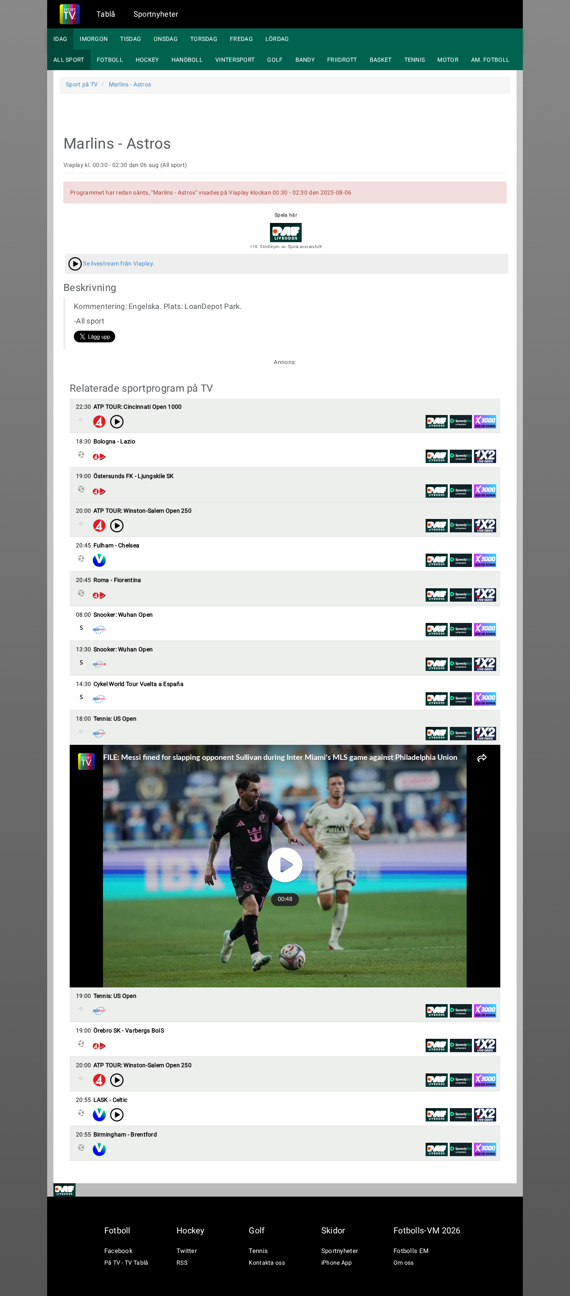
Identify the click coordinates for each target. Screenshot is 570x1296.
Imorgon (94, 38)
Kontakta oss (267, 1262)
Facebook (118, 1251)
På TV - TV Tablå (126, 1262)
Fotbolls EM (411, 1251)
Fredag (241, 38)
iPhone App (336, 1262)
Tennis (414, 59)
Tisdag (130, 38)
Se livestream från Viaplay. (118, 263)
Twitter (187, 1251)
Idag (60, 38)
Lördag (277, 38)
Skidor (333, 1230)
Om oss (403, 1262)
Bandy (305, 59)
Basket (381, 59)
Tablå (106, 14)
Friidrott (342, 59)
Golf (274, 59)
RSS (182, 1262)
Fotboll (110, 59)
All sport (68, 59)
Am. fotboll (490, 59)
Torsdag (203, 38)
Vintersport (235, 59)
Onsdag (166, 38)
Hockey (147, 59)
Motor (448, 59)
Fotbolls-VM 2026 (427, 1230)
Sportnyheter (156, 14)
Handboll (187, 59)
